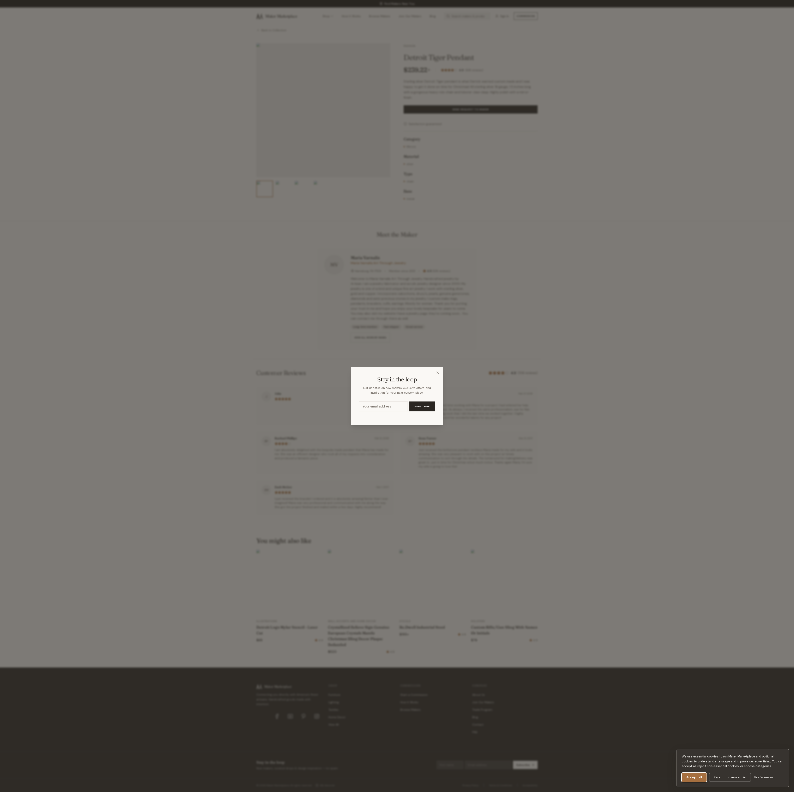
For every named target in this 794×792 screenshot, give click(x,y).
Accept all (694, 777)
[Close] (438, 373)
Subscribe (422, 406)
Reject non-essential (730, 777)
